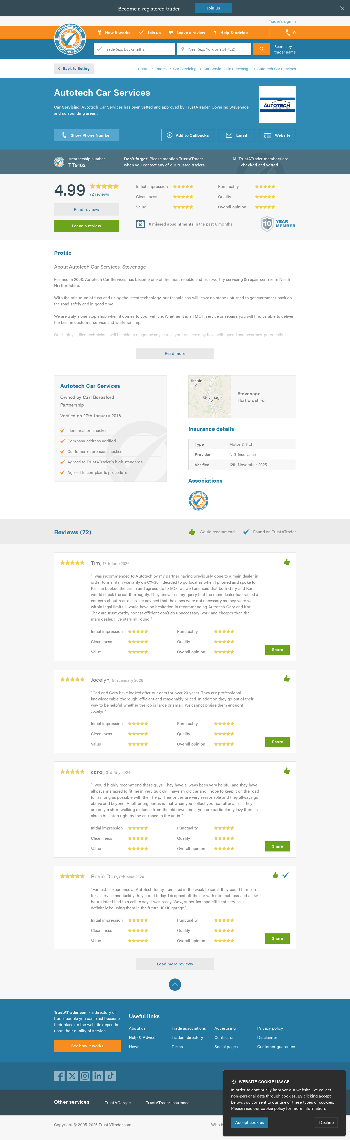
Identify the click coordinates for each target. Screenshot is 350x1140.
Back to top (175, 984)
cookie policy (273, 1108)
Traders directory (187, 1037)
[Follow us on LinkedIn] (97, 1076)
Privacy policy (270, 1028)
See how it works (87, 1046)
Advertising (225, 1028)
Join (213, 8)
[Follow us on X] (72, 1076)
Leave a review (86, 226)
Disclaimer (267, 1037)
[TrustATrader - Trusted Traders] (70, 31)
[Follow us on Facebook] (59, 1076)
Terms (177, 1046)
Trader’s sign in (282, 21)
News (134, 1046)
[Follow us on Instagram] (85, 1076)
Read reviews (86, 209)
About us (137, 1028)
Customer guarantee (276, 1046)
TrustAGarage (118, 1102)
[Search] (261, 49)
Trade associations (189, 1028)
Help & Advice (142, 1037)
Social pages (226, 1046)
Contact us (224, 1037)
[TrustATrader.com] (198, 501)
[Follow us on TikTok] (110, 1076)
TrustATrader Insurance (167, 1102)
